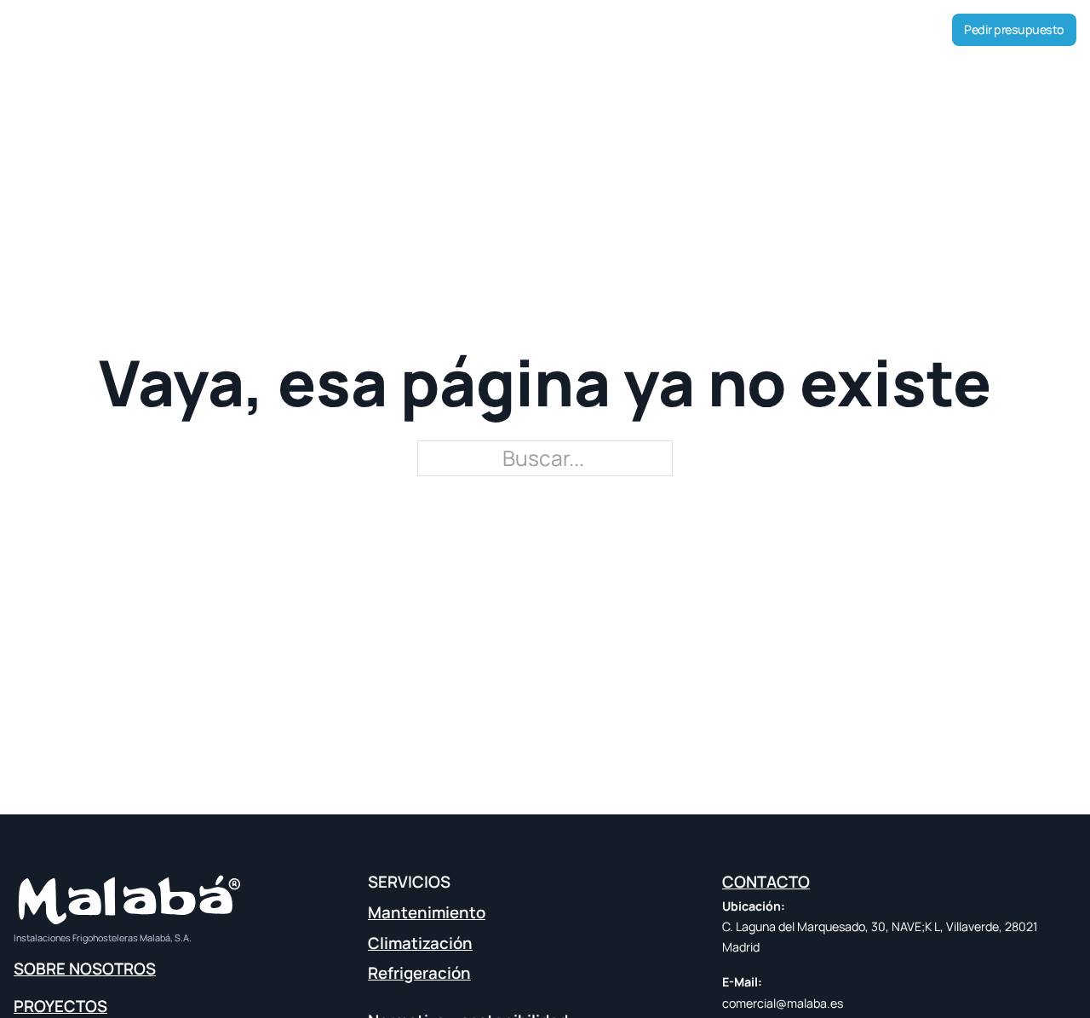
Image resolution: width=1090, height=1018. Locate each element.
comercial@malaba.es (782, 1003)
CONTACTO (766, 882)
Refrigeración (419, 973)
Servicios (531, 29)
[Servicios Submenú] (598, 30)
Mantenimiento (426, 912)
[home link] (64, 32)
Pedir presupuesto (1014, 29)
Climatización (420, 943)
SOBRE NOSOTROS (85, 969)
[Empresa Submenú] (441, 30)
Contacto (689, 29)
